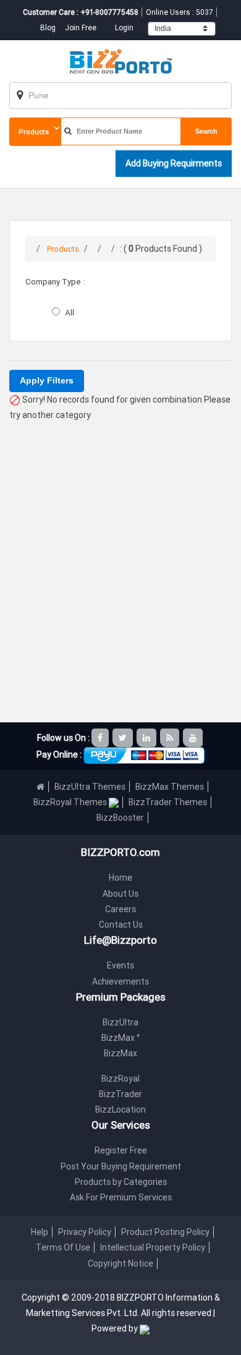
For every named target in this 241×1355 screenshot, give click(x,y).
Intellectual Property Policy (152, 1247)
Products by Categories (121, 1181)
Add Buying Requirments (173, 163)
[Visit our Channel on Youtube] (194, 737)
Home (120, 877)
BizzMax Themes (169, 786)
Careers (120, 909)
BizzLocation (120, 1109)
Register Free (121, 1150)
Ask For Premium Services (121, 1197)
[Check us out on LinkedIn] (147, 737)
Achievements (120, 981)
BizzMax (120, 1037)
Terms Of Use (63, 1247)
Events (120, 965)
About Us (120, 893)
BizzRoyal (120, 1078)
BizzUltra (120, 1022)
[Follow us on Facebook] (101, 737)
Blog (48, 27)
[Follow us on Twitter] (123, 737)
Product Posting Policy (165, 1231)
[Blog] (170, 737)
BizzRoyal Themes (71, 802)
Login (124, 27)
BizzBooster (120, 817)
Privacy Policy (84, 1231)
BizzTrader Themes (168, 802)
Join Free (80, 27)
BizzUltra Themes (89, 786)
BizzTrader (120, 1094)
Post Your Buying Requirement (121, 1166)
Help (39, 1231)
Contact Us (121, 924)
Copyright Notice (120, 1263)
